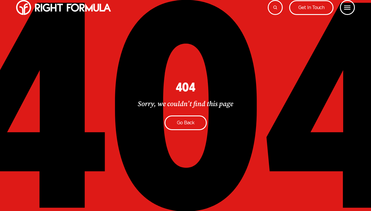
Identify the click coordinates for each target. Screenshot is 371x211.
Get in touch (311, 7)
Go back (185, 122)
